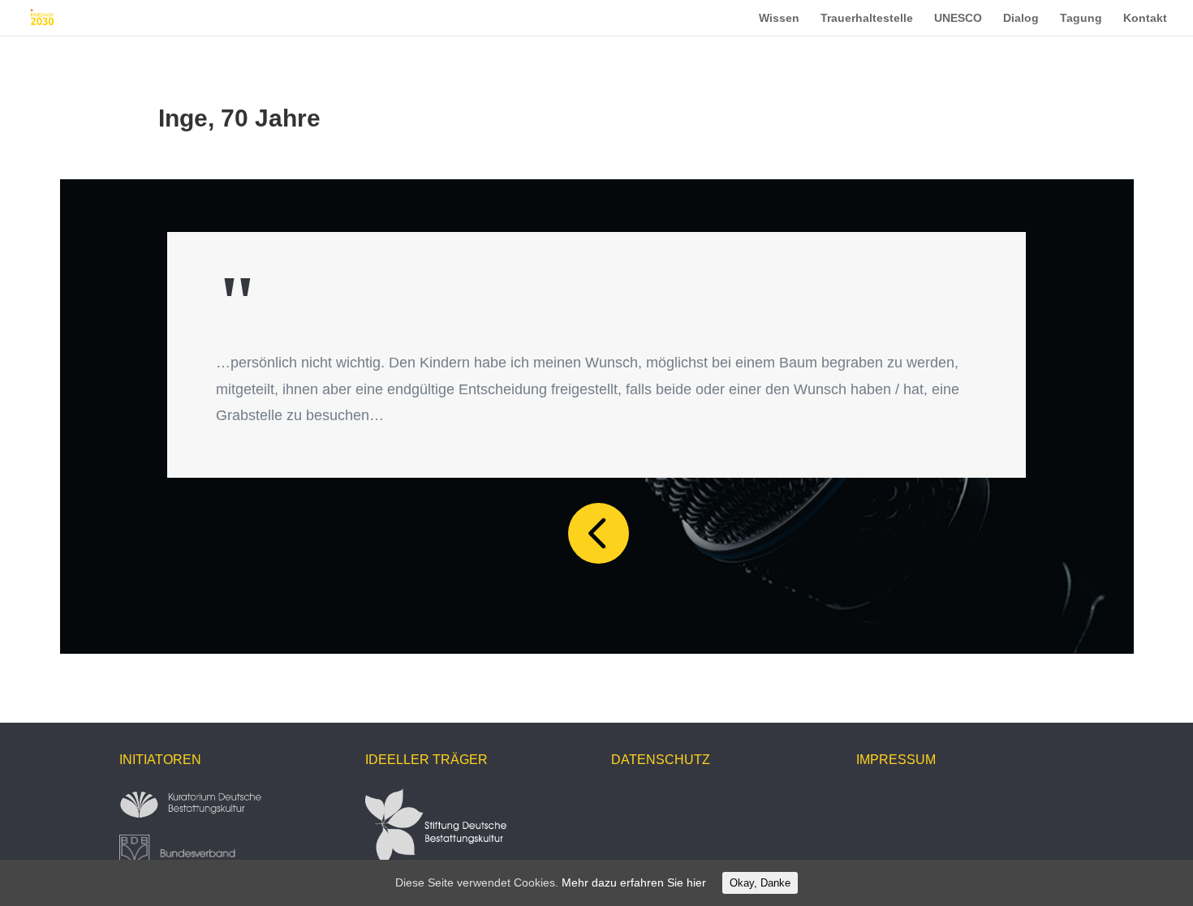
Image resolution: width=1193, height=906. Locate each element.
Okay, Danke (760, 883)
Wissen (779, 18)
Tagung (1081, 18)
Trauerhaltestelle (866, 18)
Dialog (1021, 18)
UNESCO (958, 18)
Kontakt (1145, 18)
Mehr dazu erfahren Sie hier (634, 882)
